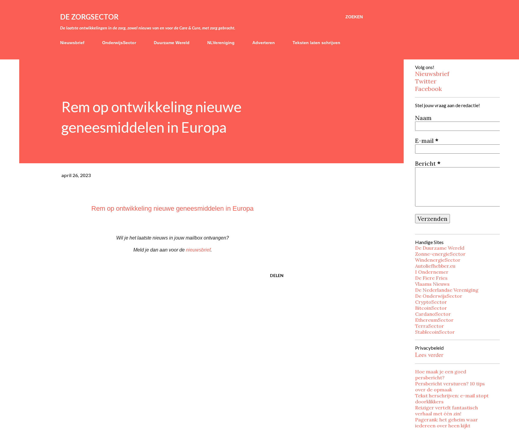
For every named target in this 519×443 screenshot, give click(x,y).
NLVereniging (221, 42)
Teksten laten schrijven (316, 42)
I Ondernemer (431, 272)
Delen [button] (277, 275)
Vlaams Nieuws (432, 284)
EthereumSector (434, 320)
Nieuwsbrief (72, 42)
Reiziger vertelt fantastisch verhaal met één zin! (446, 411)
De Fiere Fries (431, 278)
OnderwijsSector (119, 42)
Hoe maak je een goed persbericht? (440, 375)
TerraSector (429, 326)
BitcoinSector (431, 308)
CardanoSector (433, 314)
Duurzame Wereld (172, 42)
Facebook (428, 88)
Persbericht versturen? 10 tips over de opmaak (450, 387)
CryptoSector (431, 302)
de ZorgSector (89, 16)
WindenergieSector (437, 260)
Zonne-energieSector (440, 254)
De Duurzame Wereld (439, 248)
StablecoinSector (435, 332)
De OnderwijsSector (438, 296)
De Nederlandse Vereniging (446, 290)
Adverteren (263, 42)
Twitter (425, 81)
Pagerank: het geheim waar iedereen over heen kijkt (446, 423)
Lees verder (429, 355)
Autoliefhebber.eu (435, 266)
